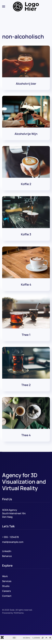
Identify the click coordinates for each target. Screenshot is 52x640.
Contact (6, 595)
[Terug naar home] (26, 6)
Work (5, 576)
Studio (6, 586)
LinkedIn (6, 551)
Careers (6, 591)
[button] (3, 6)
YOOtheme (19, 612)
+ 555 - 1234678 (10, 537)
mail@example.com (12, 542)
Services (6, 581)
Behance (7, 556)
